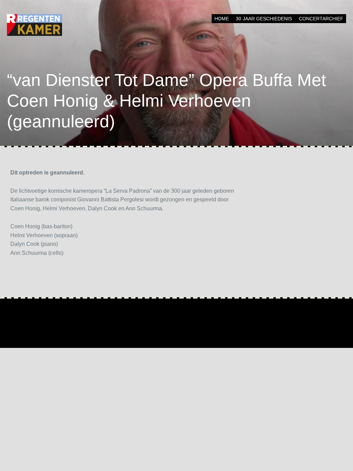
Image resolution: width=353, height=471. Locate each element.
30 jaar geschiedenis (264, 18)
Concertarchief (321, 18)
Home (221, 18)
